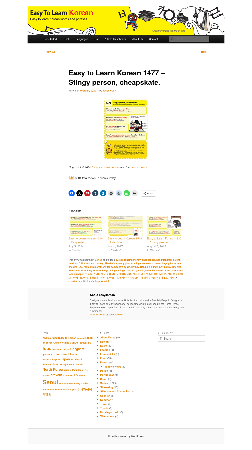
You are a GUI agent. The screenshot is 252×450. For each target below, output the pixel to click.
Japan (65, 359)
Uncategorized (109, 412)
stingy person (125, 270)
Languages (82, 39)
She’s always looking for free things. (89, 270)
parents (67, 369)
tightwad (139, 270)
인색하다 (124, 277)
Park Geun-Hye (80, 369)
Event (103, 345)
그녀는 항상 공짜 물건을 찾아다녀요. (112, 274)
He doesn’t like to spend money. (86, 263)
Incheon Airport (51, 359)
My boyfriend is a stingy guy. (147, 267)
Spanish (105, 395)
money (72, 364)
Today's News (113, 366)
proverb (56, 374)
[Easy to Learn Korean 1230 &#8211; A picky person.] (164, 226)
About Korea (107, 337)
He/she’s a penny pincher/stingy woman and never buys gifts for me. (143, 263)
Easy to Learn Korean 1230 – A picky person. (164, 240)
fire (89, 342)
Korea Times (139, 167)
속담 (45, 394)
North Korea (53, 369)
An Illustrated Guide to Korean (59, 338)
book (89, 338)
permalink (104, 281)
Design (104, 341)
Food (103, 358)
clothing (64, 342)
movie (79, 364)
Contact (153, 39)
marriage (63, 364)
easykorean (109, 90)
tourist (84, 383)
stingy (113, 270)
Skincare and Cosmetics (115, 391)
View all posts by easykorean (107, 314)
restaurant (69, 375)
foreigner (57, 349)
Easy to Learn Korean (106, 167)
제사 (172, 277)
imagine (73, 267)
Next (205, 52)
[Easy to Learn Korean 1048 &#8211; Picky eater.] (86, 226)
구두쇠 (88, 274)
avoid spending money (128, 259)
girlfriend (47, 354)
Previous (49, 52)
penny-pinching (172, 267)
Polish (104, 370)
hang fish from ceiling (168, 259)
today (77, 383)
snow (62, 383)
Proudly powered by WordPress (126, 436)
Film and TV (107, 354)
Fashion (105, 350)
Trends (104, 408)
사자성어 (86, 389)
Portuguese (107, 375)
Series (98, 259)
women (67, 389)
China (56, 342)
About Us (137, 39)
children (48, 342)
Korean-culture (50, 364)
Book (67, 39)
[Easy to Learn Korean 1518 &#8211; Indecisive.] (125, 226)
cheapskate (148, 259)
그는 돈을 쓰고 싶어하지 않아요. (150, 274)
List (96, 39)
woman (58, 389)
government (61, 354)
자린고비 (134, 277)
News (103, 362)
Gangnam (77, 349)
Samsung (81, 375)
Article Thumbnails (115, 39)
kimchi (78, 359)
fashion (83, 342)
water (46, 389)
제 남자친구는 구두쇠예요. (154, 277)
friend (66, 349)
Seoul (50, 382)
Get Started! (50, 39)
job (72, 359)
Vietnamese (107, 416)
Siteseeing (106, 387)
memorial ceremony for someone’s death (107, 267)
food (47, 348)
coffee (74, 342)
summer (69, 383)
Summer (105, 400)
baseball (81, 337)
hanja (73, 354)
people (46, 375)
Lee (81, 267)
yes (74, 389)
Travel (103, 404)
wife (52, 389)
